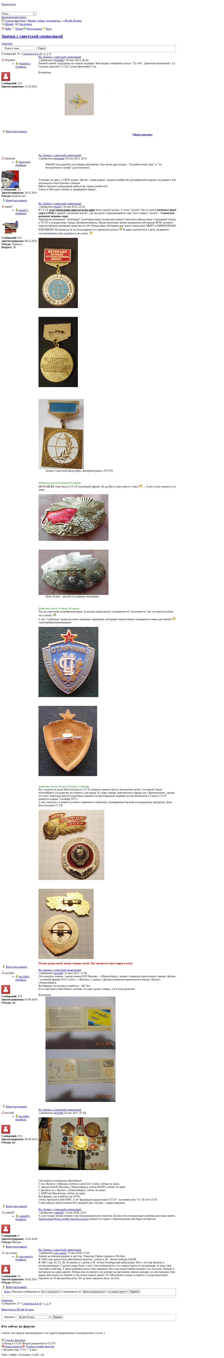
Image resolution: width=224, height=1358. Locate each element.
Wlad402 (59, 60)
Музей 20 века (73, 20)
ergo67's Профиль (21, 212)
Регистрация (34, 28)
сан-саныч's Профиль (24, 1258)
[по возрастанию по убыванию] (123, 1291)
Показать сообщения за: (26, 1291)
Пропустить (8, 4)
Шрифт (9, 24)
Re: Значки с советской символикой (59, 56)
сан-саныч (60, 1252)
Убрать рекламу (142, 134)
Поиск (19, 28)
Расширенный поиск (13, 17)
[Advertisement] (89, 144)
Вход (49, 28)
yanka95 (59, 1212)
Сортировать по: (72, 1291)
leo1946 (58, 973)
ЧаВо (8, 28)
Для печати (25, 24)
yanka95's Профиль (22, 1218)
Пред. (7, 1291)
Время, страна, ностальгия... (45, 20)
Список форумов (15, 20)
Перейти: (9, 1317)
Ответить (7, 43)
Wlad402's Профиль (23, 65)
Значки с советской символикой (32, 36)
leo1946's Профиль (22, 978)
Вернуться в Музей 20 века (17, 1309)
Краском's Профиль (23, 163)
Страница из (31, 53)
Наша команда (13, 1346)
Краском (59, 158)
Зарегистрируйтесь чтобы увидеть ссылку (63, 1218)
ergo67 (58, 206)
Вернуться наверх (16, 131)
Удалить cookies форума (40, 1346)
